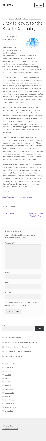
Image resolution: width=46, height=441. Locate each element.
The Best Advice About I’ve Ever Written (18, 352)
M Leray (7, 5)
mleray (25, 19)
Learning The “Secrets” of (13, 356)
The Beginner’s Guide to (13, 338)
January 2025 (9, 393)
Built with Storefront (10, 429)
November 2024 (10, 400)
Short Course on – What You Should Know (17, 197)
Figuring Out (9, 213)
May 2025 (8, 378)
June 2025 (8, 375)
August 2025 (9, 367)
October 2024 (9, 404)
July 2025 (8, 371)
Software (12, 206)
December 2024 (10, 396)
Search (4, 325)
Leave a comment (35, 19)
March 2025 (8, 386)
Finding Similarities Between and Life (16, 192)
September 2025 (10, 364)
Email (8, 282)
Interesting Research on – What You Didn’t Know (21, 342)
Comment (9, 243)
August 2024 (9, 411)
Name (8, 272)
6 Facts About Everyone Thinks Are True (35, 214)
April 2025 (8, 382)
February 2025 (9, 389)
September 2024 (10, 407)
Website (8, 292)
